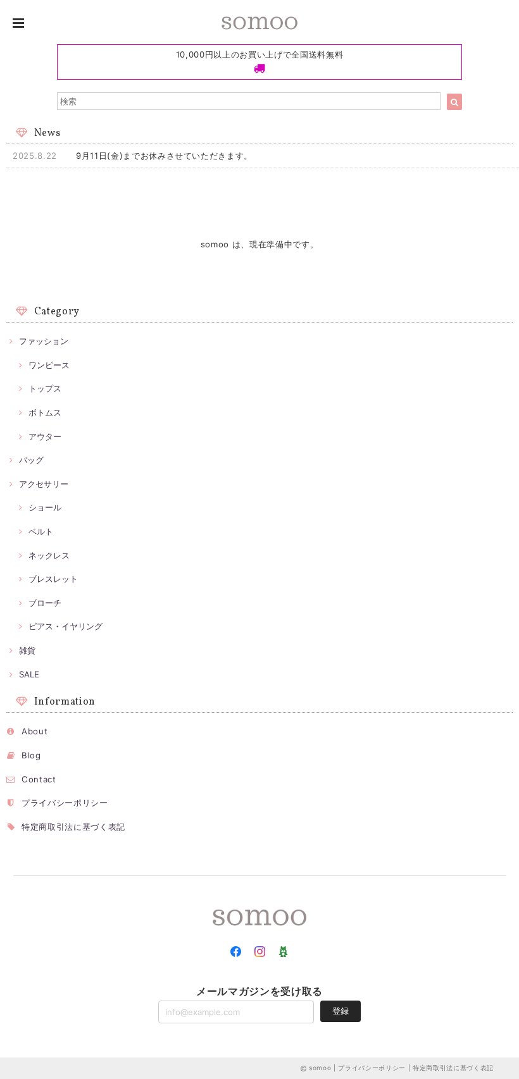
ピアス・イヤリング (65, 626)
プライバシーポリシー (65, 803)
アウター (44, 436)
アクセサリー (43, 484)
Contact (39, 779)
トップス (44, 388)
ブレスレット (53, 579)
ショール (44, 507)
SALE (29, 674)
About (34, 731)
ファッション (43, 341)
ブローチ (44, 603)
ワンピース (49, 365)
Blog (31, 755)
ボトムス (44, 412)
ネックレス (49, 555)
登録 (340, 1011)
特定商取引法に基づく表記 (73, 827)
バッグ (31, 460)
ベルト (40, 531)
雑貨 (27, 650)
